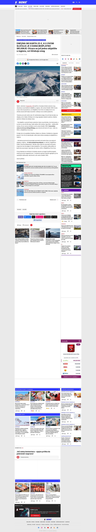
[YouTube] (71, 59)
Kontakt (33, 524)
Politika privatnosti (57, 524)
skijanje (19, 209)
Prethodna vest (22, 199)
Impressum (38, 524)
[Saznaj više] (59, 506)
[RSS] (76, 59)
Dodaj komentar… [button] (25, 457)
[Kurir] (21, 2)
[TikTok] (73, 59)
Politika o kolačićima (45, 524)
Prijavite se (36, 515)
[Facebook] (62, 59)
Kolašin (24, 209)
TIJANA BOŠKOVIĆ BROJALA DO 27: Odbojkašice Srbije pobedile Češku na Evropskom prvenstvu (61, 8)
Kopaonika (29, 106)
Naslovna (19, 36)
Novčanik (24, 36)
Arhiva (51, 524)
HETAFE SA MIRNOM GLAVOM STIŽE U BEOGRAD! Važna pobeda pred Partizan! (26, 8)
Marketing (29, 524)
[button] (54, 55)
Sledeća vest (53, 199)
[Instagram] (65, 59)
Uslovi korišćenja (65, 524)
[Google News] (79, 59)
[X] (68, 59)
